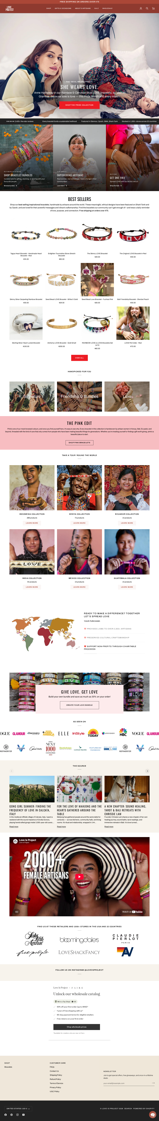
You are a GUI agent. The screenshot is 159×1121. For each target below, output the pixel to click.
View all (79, 358)
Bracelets (8, 1067)
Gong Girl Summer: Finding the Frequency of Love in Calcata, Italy (30, 810)
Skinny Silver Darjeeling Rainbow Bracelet (26, 299)
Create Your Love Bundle (79, 705)
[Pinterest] (11, 1115)
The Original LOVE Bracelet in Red (133, 253)
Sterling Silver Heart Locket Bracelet (26, 343)
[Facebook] (5, 1115)
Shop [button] (7, 1063)
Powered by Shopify (144, 1109)
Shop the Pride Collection (79, 105)
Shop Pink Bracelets (79, 443)
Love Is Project (110, 1109)
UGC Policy (54, 1091)
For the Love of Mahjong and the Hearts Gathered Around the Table (79, 810)
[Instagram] (17, 1115)
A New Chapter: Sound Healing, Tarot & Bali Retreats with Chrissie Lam (125, 810)
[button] (49, 8)
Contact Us (54, 1071)
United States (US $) (17, 1109)
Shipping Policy (56, 1075)
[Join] (152, 1083)
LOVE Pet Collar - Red (133, 343)
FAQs (52, 1067)
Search (128, 1109)
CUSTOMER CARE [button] (58, 1063)
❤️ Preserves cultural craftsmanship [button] (107, 635)
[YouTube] (23, 1115)
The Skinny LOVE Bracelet (97, 253)
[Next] (147, 771)
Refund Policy (55, 1079)
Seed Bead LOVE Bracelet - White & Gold (62, 299)
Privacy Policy (55, 1087)
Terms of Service (56, 1083)
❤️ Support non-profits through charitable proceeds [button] (110, 650)
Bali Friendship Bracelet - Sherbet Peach (133, 299)
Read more (13, 827)
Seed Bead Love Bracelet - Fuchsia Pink (97, 299)
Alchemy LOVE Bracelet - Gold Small (61, 343)
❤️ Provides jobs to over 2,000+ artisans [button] (108, 627)
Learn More (32, 523)
